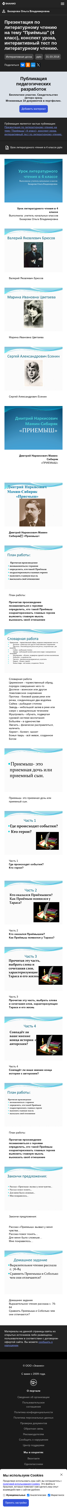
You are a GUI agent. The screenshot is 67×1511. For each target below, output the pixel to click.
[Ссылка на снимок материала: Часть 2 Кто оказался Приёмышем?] (33, 902)
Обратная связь (33, 1428)
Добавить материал (34, 108)
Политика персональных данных (33, 1417)
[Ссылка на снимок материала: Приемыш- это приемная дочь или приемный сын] (33, 770)
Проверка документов (33, 1423)
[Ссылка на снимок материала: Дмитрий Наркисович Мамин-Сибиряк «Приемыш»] (33, 504)
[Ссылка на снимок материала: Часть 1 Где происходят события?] (33, 833)
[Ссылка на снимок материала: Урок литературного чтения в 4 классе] (33, 180)
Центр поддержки (33, 1445)
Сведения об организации (33, 1397)
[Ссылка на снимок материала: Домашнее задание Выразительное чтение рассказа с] (33, 1272)
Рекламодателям (33, 1434)
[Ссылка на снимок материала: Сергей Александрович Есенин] (33, 368)
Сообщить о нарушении (33, 1439)
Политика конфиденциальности (33, 1412)
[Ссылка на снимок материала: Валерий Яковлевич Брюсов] (33, 250)
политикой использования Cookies (21, 1484)
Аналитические (38, 1495)
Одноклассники (33, 1464)
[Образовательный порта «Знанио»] (9, 4)
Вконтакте (34, 1458)
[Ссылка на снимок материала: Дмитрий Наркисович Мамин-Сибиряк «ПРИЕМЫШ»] (33, 428)
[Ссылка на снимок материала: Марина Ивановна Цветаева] (33, 309)
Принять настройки (16, 1502)
